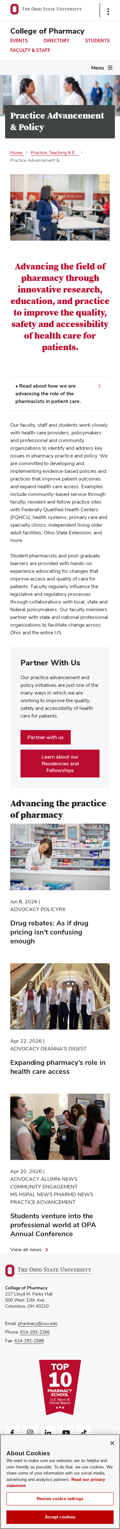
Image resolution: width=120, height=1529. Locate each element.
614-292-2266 (35, 1332)
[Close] (112, 1443)
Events (19, 41)
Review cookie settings (60, 1498)
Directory (56, 41)
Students (97, 41)
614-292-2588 (29, 1341)
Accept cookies (60, 1517)
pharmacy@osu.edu (37, 1323)
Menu (97, 67)
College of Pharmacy (47, 31)
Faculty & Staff (30, 50)
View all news (26, 1249)
